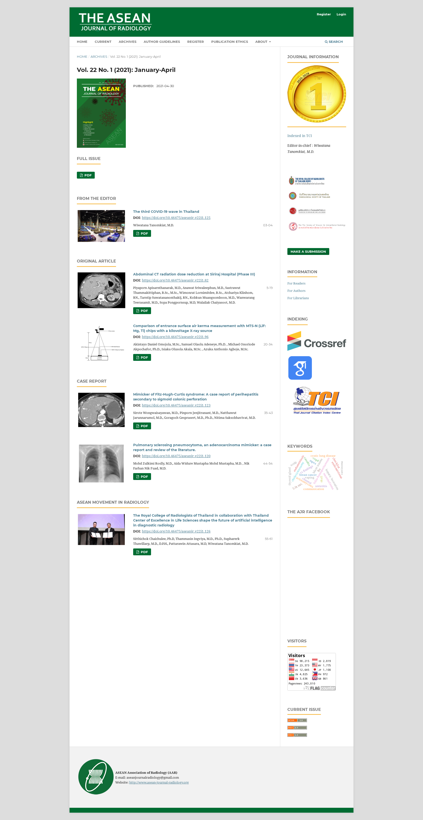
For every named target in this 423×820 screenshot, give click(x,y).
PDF (87, 175)
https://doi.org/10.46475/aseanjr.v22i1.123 (176, 405)
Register (195, 42)
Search (335, 42)
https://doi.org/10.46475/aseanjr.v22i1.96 (175, 336)
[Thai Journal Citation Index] (316, 416)
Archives (127, 42)
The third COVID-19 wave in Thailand (166, 211)
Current (103, 42)
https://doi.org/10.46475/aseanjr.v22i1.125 (176, 217)
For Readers (296, 283)
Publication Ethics (229, 42)
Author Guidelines (162, 42)
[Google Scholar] (300, 378)
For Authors (296, 290)
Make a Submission (308, 251)
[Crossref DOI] (316, 349)
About (261, 42)
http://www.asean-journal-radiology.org (159, 782)
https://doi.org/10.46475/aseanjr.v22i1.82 (175, 280)
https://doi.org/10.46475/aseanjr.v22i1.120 (176, 456)
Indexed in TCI (299, 135)
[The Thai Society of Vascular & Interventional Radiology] (316, 230)
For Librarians (298, 298)
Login (341, 14)
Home (82, 42)
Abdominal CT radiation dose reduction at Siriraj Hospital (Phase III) (194, 274)
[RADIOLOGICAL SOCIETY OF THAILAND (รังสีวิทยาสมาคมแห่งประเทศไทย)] (316, 199)
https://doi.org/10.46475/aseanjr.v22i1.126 (176, 531)
